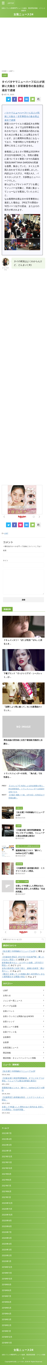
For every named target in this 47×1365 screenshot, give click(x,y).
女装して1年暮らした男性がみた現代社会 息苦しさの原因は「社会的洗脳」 (30, 889)
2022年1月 (6, 1150)
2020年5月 (7, 1238)
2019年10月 (7, 1278)
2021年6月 (6, 1191)
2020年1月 (6, 1261)
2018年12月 (7, 1337)
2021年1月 (6, 1197)
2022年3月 (7, 1145)
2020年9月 (7, 1220)
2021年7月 (6, 1185)
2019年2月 (6, 1325)
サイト (5, 560)
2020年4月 (7, 1244)
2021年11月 (7, 1162)
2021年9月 (6, 1174)
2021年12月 (7, 1156)
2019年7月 (6, 1296)
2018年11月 (7, 1342)
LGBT (6, 533)
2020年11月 (7, 1209)
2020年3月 (7, 1249)
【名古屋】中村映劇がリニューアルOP (18, 951)
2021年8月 (6, 1180)
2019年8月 (6, 1290)
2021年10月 (7, 1168)
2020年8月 (7, 1226)
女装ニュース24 (23, 14)
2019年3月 (6, 1319)
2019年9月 (6, 1284)
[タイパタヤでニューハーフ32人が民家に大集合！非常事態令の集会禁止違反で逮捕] (26, 99)
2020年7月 (7, 1232)
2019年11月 (7, 1273)
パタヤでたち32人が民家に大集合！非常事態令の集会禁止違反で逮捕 (22, 116)
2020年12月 (7, 1203)
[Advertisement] (23, 42)
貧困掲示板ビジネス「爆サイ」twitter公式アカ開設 (23, 1089)
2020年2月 (7, 1255)
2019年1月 (6, 1331)
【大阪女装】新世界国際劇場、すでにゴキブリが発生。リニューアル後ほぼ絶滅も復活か (30, 833)
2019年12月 (7, 1267)
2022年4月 (7, 1139)
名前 (4, 550)
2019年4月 (6, 1313)
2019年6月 (6, 1302)
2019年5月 (6, 1308)
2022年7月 (7, 1133)
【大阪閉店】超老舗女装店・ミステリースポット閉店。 (23, 1098)
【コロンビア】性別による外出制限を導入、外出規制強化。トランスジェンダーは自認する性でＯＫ (26, 789)
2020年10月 (7, 1214)
